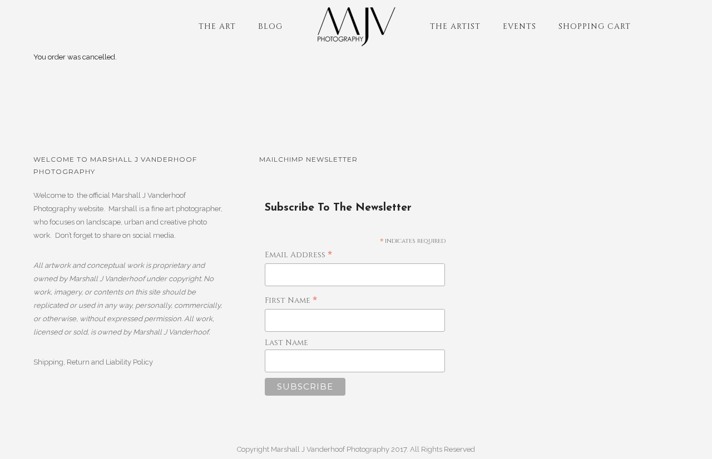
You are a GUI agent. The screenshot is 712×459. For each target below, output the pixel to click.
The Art (217, 26)
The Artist (455, 26)
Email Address (298, 255)
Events (519, 26)
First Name (291, 301)
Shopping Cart (594, 26)
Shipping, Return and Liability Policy (93, 362)
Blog (270, 26)
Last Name (286, 342)
